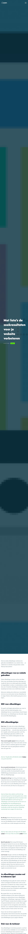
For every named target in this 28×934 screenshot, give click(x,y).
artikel (21, 833)
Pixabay (24, 757)
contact (3, 833)
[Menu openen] (25, 3)
